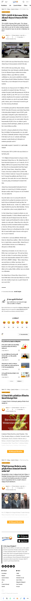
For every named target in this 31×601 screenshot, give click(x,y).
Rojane (24, 357)
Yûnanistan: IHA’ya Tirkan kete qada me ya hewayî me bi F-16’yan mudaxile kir (10, 365)
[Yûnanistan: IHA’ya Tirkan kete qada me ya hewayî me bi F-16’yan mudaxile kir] (25, 365)
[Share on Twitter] (7, 598)
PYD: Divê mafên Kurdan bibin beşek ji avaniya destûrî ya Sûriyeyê (10, 346)
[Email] (17, 598)
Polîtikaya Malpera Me (24, 307)
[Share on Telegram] (14, 598)
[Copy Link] (20, 598)
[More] (27, 598)
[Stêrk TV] (15, 2)
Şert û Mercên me (21, 309)
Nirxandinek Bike (24, 334)
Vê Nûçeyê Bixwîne (15, 451)
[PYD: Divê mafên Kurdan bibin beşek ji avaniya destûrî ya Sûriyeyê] (25, 346)
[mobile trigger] (3, 2)
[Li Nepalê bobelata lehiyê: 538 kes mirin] (25, 374)
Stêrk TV (7, 35)
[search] (23, 2)
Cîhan (23, 367)
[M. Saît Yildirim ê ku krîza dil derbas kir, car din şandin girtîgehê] (25, 355)
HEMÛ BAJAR (17, 291)
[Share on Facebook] (3, 598)
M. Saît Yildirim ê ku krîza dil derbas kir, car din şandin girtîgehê (10, 355)
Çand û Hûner (6, 12)
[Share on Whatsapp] (10, 598)
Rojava (23, 348)
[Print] (24, 598)
